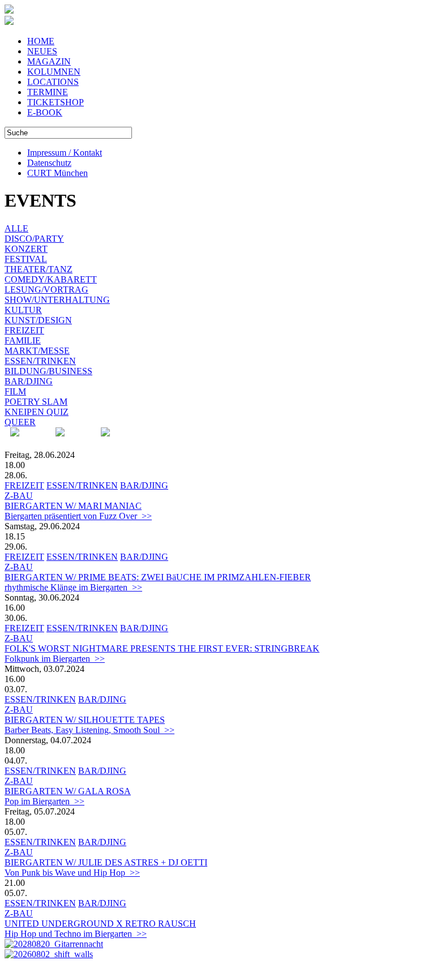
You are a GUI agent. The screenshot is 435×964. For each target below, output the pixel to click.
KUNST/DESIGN (38, 320)
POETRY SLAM (36, 401)
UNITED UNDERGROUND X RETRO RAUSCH (100, 923)
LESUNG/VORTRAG (46, 289)
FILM (15, 391)
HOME (40, 41)
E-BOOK (44, 112)
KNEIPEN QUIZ (37, 412)
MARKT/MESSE (37, 350)
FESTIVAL (26, 259)
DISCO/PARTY (34, 238)
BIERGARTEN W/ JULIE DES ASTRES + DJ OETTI (106, 862)
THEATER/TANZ (38, 269)
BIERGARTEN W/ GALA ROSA (68, 791)
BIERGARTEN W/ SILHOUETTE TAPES (85, 720)
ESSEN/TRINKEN (40, 361)
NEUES (42, 51)
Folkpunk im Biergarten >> (55, 658)
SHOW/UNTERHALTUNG (57, 300)
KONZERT (26, 249)
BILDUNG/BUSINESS (48, 371)
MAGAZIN (49, 61)
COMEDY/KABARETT (51, 279)
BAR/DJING (29, 381)
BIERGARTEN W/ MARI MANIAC (73, 506)
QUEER (20, 422)
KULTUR (23, 310)
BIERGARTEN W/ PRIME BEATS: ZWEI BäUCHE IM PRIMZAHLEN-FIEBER (158, 577)
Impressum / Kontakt (64, 152)
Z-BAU (19, 495)
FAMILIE (23, 340)
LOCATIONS (53, 82)
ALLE (16, 228)
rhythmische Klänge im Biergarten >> (73, 587)
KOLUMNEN (53, 71)
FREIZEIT (24, 330)
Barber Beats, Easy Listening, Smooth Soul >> (89, 730)
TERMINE (47, 92)
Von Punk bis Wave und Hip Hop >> (72, 872)
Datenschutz (49, 163)
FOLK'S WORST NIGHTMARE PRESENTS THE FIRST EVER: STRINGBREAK (162, 648)
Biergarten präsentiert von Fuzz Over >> (78, 516)
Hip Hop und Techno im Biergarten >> (76, 934)
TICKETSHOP (55, 102)
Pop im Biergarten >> (44, 801)
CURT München (57, 173)
